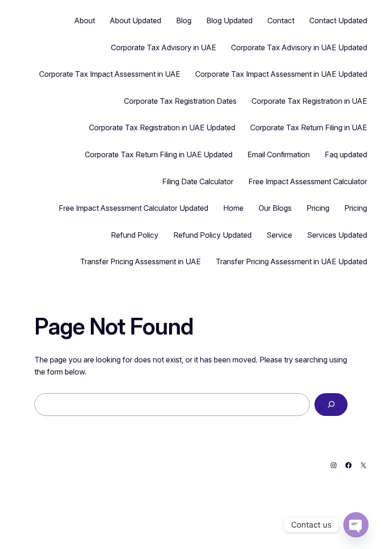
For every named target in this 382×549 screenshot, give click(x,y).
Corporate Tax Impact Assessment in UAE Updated (281, 74)
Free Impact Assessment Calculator (307, 181)
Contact (280, 20)
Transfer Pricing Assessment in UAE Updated (291, 261)
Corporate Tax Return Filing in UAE (308, 127)
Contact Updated (338, 20)
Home (233, 208)
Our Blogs (275, 208)
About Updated (135, 20)
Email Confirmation (278, 154)
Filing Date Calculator (197, 181)
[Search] (331, 404)
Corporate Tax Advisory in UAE (163, 47)
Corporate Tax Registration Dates (180, 101)
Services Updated (337, 235)
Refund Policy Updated (212, 235)
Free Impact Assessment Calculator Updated (133, 208)
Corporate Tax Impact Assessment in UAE (109, 74)
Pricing (318, 208)
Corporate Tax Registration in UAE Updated (162, 127)
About (85, 20)
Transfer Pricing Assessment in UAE (140, 261)
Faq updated (346, 154)
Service (279, 235)
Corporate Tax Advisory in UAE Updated (299, 47)
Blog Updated (229, 20)
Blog (183, 20)
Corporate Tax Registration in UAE (309, 101)
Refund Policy (134, 235)
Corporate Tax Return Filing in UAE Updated (158, 154)
